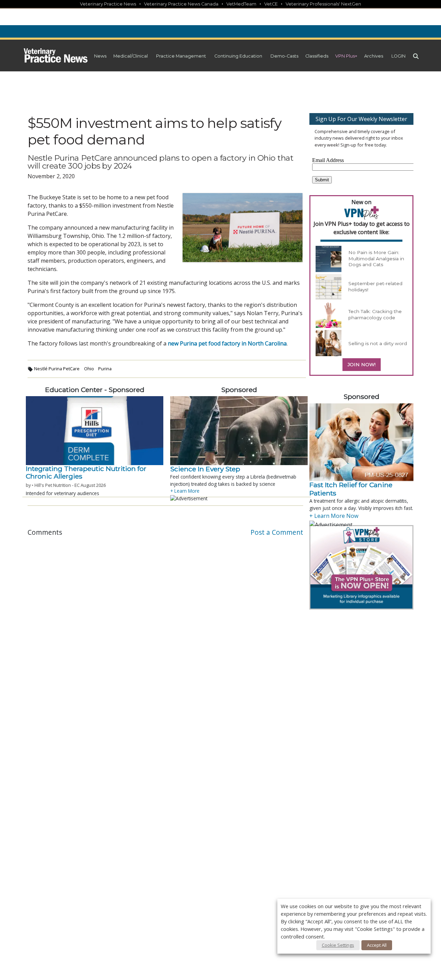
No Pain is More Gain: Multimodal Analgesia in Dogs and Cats (376, 258)
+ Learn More (184, 491)
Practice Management (181, 56)
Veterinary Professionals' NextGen (323, 4)
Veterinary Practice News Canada (181, 4)
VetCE (271, 4)
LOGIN (398, 56)
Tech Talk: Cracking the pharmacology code (375, 314)
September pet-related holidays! (375, 286)
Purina (105, 368)
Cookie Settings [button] (338, 945)
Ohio (89, 368)
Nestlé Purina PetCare (57, 368)
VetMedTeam (241, 4)
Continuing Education (238, 56)
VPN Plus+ (346, 56)
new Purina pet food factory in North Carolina (227, 343)
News (100, 56)
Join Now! (362, 364)
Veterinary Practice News (108, 4)
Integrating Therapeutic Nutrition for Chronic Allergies (86, 472)
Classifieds (316, 56)
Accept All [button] (377, 945)
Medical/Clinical (130, 56)
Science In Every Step (205, 469)
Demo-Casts (284, 56)
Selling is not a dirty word (377, 343)
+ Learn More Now (333, 516)
